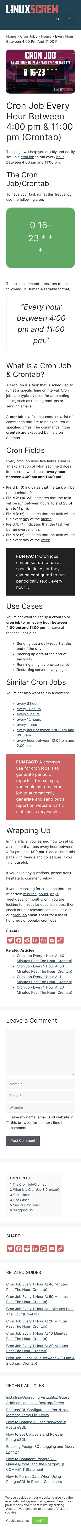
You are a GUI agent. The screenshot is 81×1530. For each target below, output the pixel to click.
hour (60, 157)
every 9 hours (28, 714)
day (26, 519)
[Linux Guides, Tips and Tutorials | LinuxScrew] (32, 8)
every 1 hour (27, 725)
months (36, 899)
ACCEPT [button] (39, 1520)
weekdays (14, 899)
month (46, 519)
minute (22, 493)
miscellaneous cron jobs (45, 904)
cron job (27, 157)
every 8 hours (28, 703)
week (45, 540)
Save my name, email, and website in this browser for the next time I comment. (42, 1122)
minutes (30, 894)
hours (45, 503)
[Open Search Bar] (58, 19)
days (54, 894)
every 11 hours (29, 709)
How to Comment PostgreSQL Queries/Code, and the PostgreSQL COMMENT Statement (35, 1464)
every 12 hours (29, 719)
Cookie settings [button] (17, 1521)
